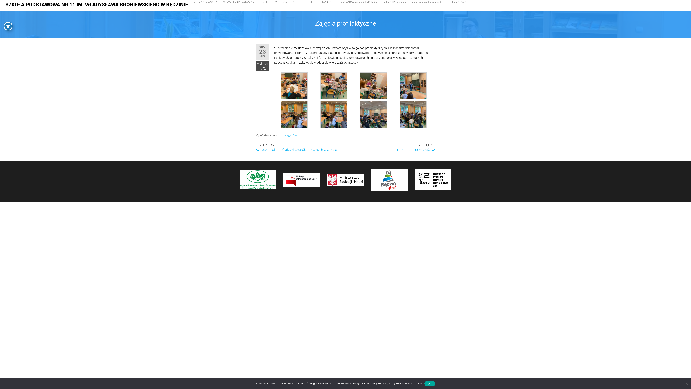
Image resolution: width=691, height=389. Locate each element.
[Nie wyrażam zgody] (686, 383)
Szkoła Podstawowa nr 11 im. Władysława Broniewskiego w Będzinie (96, 5)
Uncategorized (288, 135)
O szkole (266, 2)
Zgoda (429, 383)
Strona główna (205, 1)
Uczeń (287, 2)
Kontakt (328, 1)
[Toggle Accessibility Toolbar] (8, 26)
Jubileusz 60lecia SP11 (429, 1)
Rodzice (307, 2)
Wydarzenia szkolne (238, 1)
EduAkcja (459, 1)
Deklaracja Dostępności (359, 1)
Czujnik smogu (395, 1)
